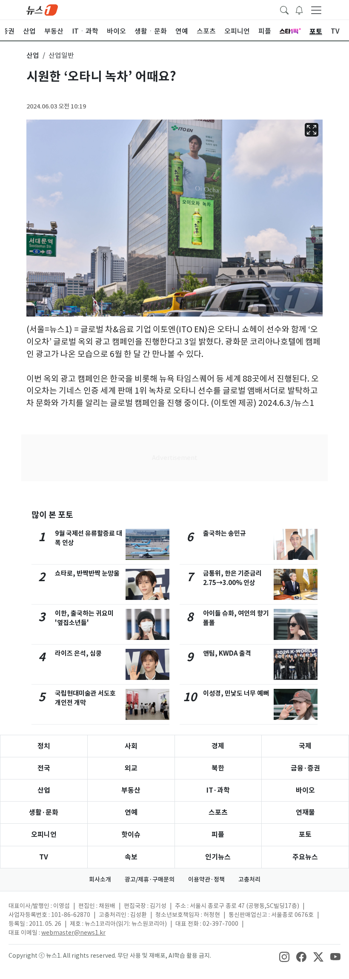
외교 (131, 768)
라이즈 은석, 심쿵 (78, 653)
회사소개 (100, 879)
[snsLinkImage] (284, 956)
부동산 (130, 790)
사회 (131, 746)
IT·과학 (218, 790)
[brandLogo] (42, 9)
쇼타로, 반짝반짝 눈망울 (87, 573)
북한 (218, 768)
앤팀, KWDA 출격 (227, 653)
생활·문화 (43, 812)
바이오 (305, 790)
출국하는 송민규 (224, 533)
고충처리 (249, 879)
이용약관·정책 (206, 879)
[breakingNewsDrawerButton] (299, 9)
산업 (43, 790)
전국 (43, 768)
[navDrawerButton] (316, 10)
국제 (305, 746)
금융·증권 (305, 768)
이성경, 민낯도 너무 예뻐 (236, 693)
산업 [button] (32, 55)
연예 (131, 812)
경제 (218, 746)
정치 (43, 746)
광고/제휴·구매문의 (149, 879)
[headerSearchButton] (284, 9)
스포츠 (218, 812)
